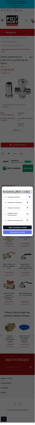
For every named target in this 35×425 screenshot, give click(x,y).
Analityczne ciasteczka (13, 208)
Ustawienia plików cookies (16, 191)
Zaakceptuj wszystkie (17, 232)
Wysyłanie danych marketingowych (12, 214)
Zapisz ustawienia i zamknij (17, 227)
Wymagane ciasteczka (13, 197)
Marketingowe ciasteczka (14, 202)
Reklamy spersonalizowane (15, 220)
